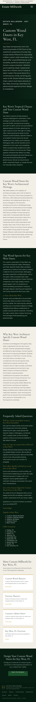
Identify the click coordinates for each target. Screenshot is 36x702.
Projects (11, 692)
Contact (16, 695)
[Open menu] (32, 6)
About (10, 695)
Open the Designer (18, 672)
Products (4, 692)
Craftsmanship (20, 692)
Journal (4, 695)
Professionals (29, 692)
